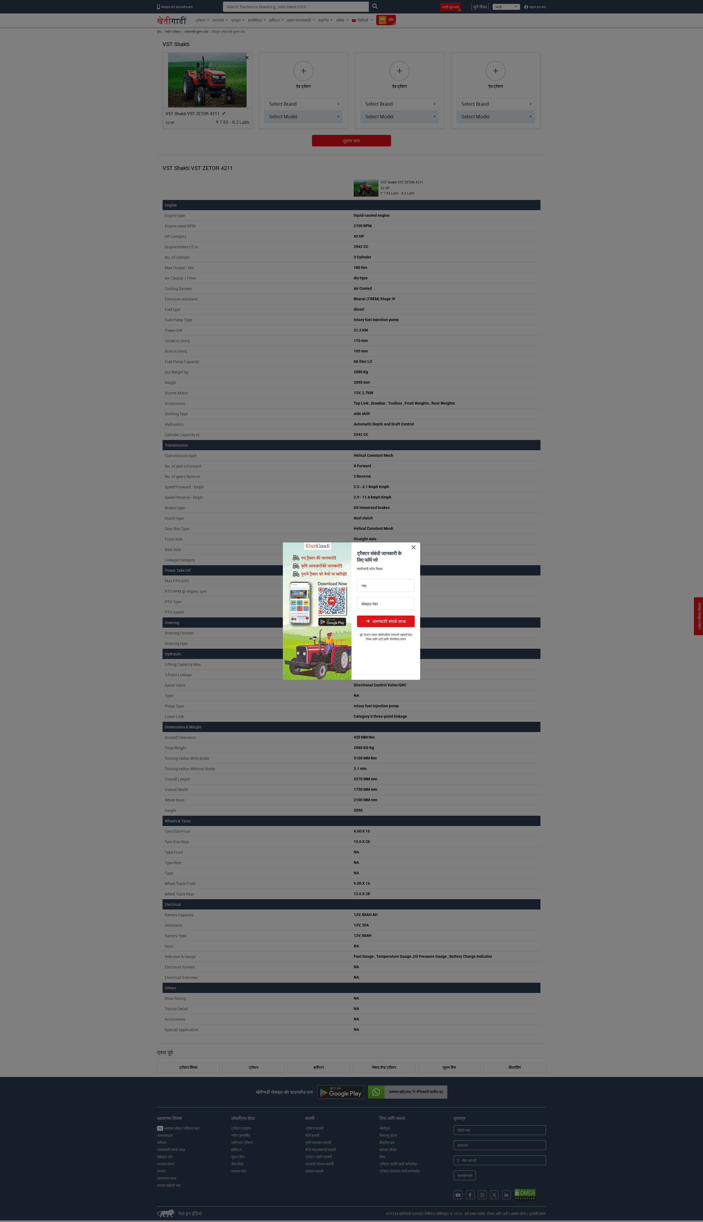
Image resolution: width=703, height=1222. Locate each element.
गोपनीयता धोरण (398, 639)
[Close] (413, 547)
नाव (363, 586)
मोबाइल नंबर (369, 604)
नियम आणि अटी (374, 639)
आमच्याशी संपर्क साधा (389, 621)
